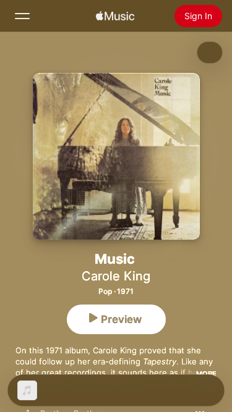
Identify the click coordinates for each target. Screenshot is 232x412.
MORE (206, 373)
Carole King (116, 276)
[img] (115, 16)
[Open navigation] (22, 16)
